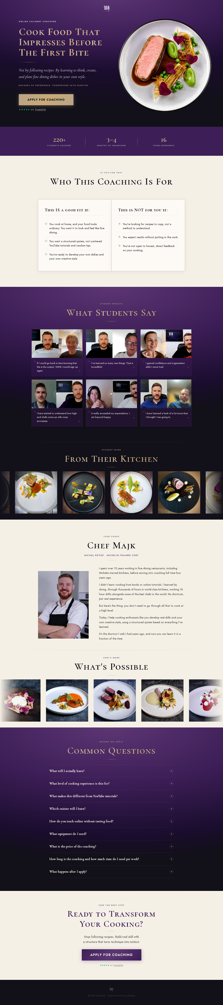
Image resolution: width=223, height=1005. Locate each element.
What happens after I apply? (68, 872)
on (32, 109)
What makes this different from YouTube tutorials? (83, 796)
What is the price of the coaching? (72, 846)
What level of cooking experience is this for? (79, 783)
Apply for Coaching (46, 100)
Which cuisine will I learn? (67, 809)
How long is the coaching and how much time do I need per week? (94, 859)
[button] (57, 352)
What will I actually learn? (66, 771)
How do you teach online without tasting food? (81, 821)
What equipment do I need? (68, 834)
